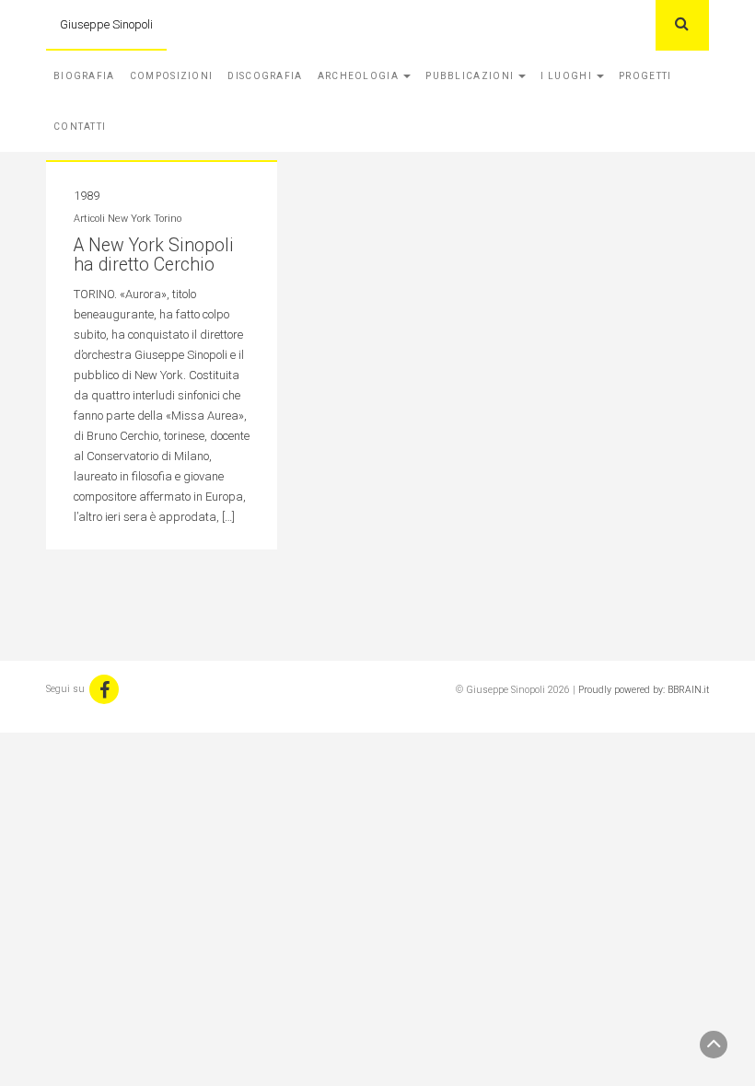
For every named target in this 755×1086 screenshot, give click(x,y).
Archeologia (360, 76)
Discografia (264, 76)
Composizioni (172, 76)
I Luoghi (567, 76)
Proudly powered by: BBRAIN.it (643, 690)
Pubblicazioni (471, 76)
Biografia (84, 76)
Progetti (645, 76)
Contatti (79, 126)
